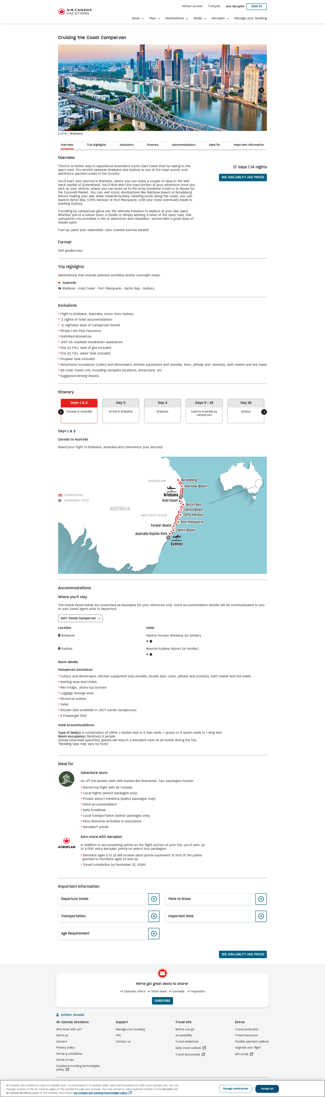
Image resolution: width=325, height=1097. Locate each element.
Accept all (267, 1089)
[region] (162, 1088)
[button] (138, 18)
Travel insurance (246, 1035)
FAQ (118, 1035)
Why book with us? (69, 1029)
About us (62, 1035)
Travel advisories (186, 1041)
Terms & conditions (69, 1054)
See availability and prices (243, 177)
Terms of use (65, 1060)
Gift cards (242, 1054)
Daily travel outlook (188, 1048)
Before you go (184, 1029)
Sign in (259, 6)
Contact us (123, 1041)
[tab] (68, 145)
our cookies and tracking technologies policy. (101, 1093)
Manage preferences (235, 1089)
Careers (61, 1041)
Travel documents (188, 1054)
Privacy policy (65, 1047)
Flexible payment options (252, 1041)
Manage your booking (251, 18)
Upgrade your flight (248, 1047)
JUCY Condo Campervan (78, 618)
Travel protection (246, 1029)
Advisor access (192, 6)
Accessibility (183, 1035)
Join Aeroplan (235, 6)
